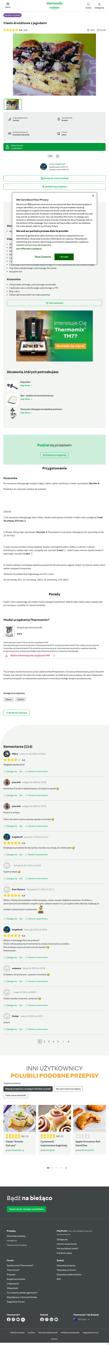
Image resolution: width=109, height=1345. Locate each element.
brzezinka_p (18, 1150)
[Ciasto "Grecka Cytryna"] (19, 1118)
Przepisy (11, 1231)
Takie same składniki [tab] (15, 1095)
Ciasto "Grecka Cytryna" (14, 1143)
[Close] (93, 196)
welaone (16, 968)
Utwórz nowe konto (67, 1244)
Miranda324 (87, 1150)
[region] (54, 228)
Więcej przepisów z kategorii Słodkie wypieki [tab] (28, 1088)
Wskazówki (12, 1288)
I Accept (64, 257)
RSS (59, 1279)
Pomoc (54, 1339)
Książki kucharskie (16, 1279)
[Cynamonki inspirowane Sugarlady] (54, 1118)
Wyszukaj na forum (66, 1270)
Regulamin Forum (16, 1301)
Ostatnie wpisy (64, 1253)
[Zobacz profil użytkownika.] (43, 166)
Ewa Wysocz (18, 889)
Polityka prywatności (70, 1332)
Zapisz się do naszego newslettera (26, 1209)
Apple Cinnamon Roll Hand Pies (88, 1143)
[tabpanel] (54, 1138)
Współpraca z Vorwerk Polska (22, 1297)
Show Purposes (43, 256)
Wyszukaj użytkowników (69, 1274)
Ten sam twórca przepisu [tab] (68, 1088)
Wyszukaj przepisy (16, 1236)
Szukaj (60, 1260)
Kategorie (12, 1240)
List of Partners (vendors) (29, 248)
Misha (15, 753)
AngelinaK (60, 164)
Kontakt (31, 1332)
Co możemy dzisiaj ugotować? (22, 1292)
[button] (8, 5)
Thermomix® (13, 1270)
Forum (10, 1260)
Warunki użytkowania (47, 1332)
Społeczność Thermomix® (20, 1265)
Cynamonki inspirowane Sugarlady (54, 1143)
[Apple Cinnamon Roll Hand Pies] (89, 1118)
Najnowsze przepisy (17, 1245)
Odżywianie (13, 1283)
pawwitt (16, 782)
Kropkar (51, 1150)
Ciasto (20, 699)
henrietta (8, 788)
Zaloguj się (62, 1239)
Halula (15, 1016)
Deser (9, 699)
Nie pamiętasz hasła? (67, 1248)
